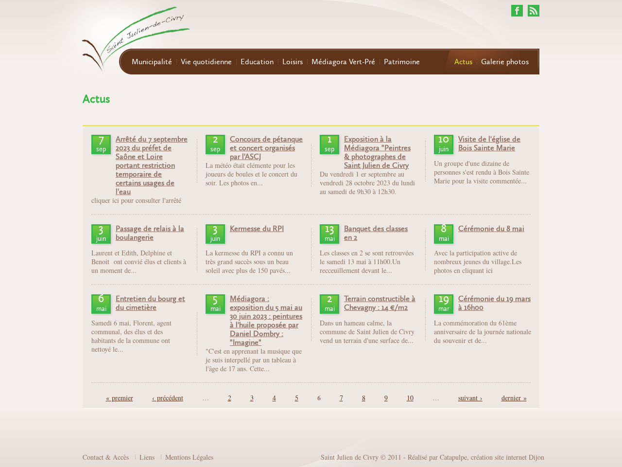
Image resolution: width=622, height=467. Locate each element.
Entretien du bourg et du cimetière (150, 303)
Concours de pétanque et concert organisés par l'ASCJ (266, 148)
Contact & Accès (106, 457)
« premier (119, 397)
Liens (147, 457)
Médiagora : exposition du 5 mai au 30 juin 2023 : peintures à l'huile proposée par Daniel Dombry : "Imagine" (266, 320)
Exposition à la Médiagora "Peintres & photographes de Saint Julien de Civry (377, 152)
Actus (463, 61)
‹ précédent (167, 397)
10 (410, 397)
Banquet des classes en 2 (376, 233)
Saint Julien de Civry (350, 457)
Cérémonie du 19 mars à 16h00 (494, 303)
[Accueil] (117, 38)
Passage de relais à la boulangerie (150, 233)
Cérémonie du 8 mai (491, 228)
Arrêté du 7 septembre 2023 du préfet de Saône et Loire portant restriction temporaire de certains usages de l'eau (152, 165)
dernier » (514, 397)
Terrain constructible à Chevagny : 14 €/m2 (379, 303)
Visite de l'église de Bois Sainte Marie (489, 143)
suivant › (470, 397)
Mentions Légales (189, 457)
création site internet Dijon (507, 457)
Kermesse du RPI (257, 228)
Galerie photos (505, 61)
